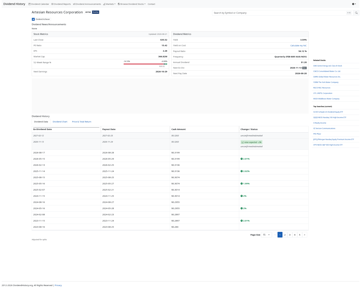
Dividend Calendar (40, 4)
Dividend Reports (62, 4)
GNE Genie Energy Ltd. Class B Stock (327, 66)
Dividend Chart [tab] (60, 121)
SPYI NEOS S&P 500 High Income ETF (328, 145)
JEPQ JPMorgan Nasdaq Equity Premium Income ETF (333, 139)
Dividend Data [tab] (41, 121)
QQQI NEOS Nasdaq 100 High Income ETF (329, 117)
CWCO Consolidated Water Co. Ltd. (327, 71)
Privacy (58, 285)
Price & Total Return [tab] (81, 121)
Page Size (255, 234)
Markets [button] (110, 4)
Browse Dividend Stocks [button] (132, 4)
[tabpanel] (170, 183)
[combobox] (283, 12)
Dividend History (14, 4)
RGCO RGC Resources (321, 88)
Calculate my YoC (298, 45)
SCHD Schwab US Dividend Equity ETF (328, 112)
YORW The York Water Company (325, 82)
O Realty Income (319, 123)
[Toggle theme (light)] (354, 4)
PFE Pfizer (317, 134)
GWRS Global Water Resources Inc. (327, 77)
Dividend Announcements (88, 4)
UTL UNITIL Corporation (322, 93)
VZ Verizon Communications (324, 128)
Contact (151, 4)
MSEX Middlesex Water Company (326, 99)
